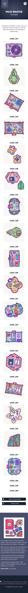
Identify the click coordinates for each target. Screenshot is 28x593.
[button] (25, 3)
